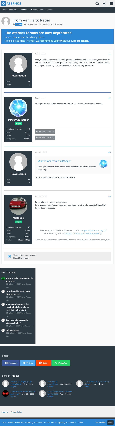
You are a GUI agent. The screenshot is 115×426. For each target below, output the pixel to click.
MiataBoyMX (23, 240)
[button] (111, 3)
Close (110, 422)
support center (79, 40)
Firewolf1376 (16, 384)
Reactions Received (13, 129)
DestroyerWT (15, 394)
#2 (109, 98)
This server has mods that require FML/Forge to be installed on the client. (17, 307)
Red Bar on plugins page (21, 381)
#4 (109, 196)
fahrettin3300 (52, 394)
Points (8, 81)
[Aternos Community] (11, 3)
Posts (8, 84)
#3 (109, 152)
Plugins (13, 387)
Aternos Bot (18, 255)
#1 (109, 54)
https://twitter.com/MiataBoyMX (82, 233)
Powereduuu (32, 24)
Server (86, 387)
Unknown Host (12, 330)
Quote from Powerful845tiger (54, 160)
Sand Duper (52, 381)
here (41, 37)
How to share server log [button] (45, 137)
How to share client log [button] (45, 131)
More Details (100, 422)
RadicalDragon (52, 384)
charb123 (88, 384)
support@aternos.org (92, 230)
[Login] (104, 3)
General (50, 387)
